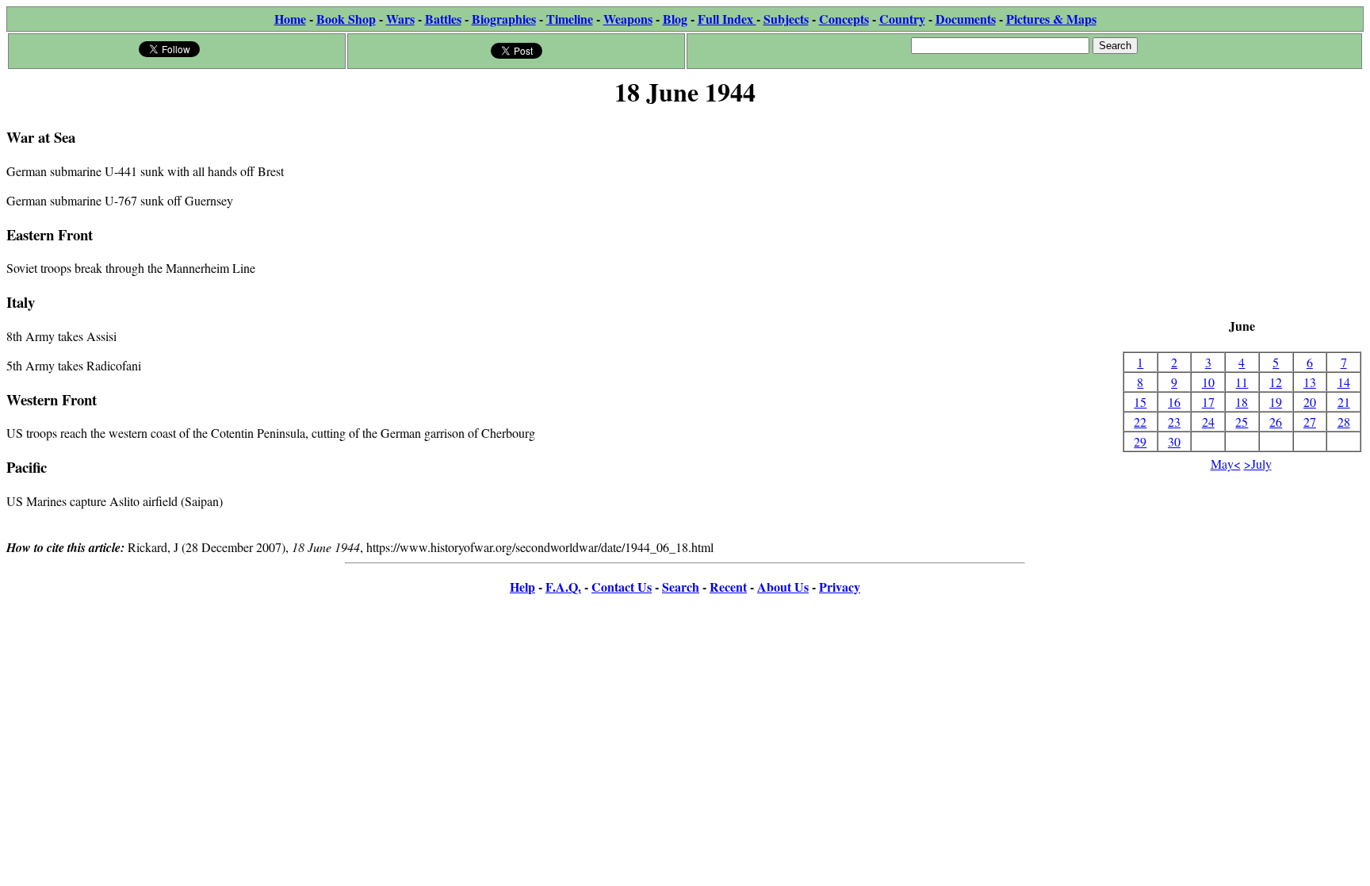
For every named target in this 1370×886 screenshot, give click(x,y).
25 (1241, 421)
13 (1309, 382)
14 (1343, 382)
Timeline (569, 19)
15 (1140, 401)
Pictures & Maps (1051, 19)
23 (1174, 421)
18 (1241, 401)
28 (1343, 421)
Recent (728, 586)
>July (1258, 463)
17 (1208, 401)
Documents (966, 19)
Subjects (786, 19)
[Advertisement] (1242, 214)
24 (1208, 421)
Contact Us (621, 586)
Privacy (839, 586)
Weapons (627, 19)
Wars (400, 19)
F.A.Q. (563, 586)
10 (1208, 382)
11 (1241, 382)
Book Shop (346, 19)
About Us (783, 586)
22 (1140, 421)
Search (680, 586)
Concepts (844, 19)
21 (1343, 401)
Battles (443, 19)
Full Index (727, 19)
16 (1174, 401)
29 (1140, 441)
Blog (675, 19)
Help (522, 586)
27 (1309, 421)
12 (1275, 382)
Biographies (504, 19)
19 (1275, 401)
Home (290, 19)
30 (1174, 441)
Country (902, 19)
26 (1275, 421)
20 (1309, 401)
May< (1226, 463)
